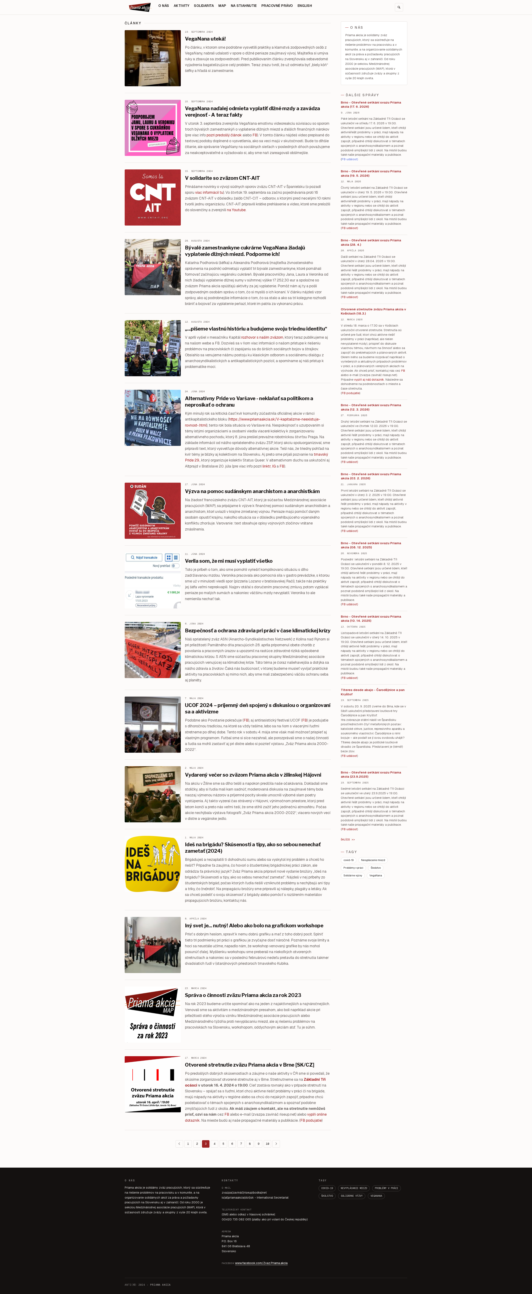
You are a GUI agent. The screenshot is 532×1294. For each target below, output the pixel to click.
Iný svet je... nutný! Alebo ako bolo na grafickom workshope (254, 926)
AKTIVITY (182, 6)
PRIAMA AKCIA (160, 1285)
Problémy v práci (353, 868)
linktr (266, 466)
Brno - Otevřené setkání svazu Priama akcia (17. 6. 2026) (371, 104)
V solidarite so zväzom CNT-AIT (222, 178)
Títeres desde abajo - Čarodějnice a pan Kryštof (373, 692)
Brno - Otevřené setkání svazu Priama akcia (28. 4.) (371, 242)
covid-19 (349, 860)
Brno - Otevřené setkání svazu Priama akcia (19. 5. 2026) (371, 173)
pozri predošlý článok (224, 135)
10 (267, 1144)
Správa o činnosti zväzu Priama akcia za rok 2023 (243, 995)
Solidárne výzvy (353, 875)
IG (274, 466)
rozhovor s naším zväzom (262, 337)
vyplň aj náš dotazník (369, 379)
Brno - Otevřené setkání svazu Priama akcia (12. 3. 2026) (371, 407)
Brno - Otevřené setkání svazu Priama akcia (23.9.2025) (371, 774)
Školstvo (376, 868)
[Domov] (140, 7)
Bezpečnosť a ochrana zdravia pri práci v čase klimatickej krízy (258, 631)
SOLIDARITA (204, 6)
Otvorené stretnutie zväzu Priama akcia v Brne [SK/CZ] (249, 1065)
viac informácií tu (209, 192)
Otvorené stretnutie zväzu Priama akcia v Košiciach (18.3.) (373, 311)
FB (254, 135)
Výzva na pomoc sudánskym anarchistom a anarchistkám (252, 491)
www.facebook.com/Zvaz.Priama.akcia (261, 1263)
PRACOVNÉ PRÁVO (277, 6)
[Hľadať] (399, 7)
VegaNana (375, 875)
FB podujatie (311, 1120)
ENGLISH (305, 6)
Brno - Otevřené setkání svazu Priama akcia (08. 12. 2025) (371, 545)
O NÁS (163, 6)
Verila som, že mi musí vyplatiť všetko (229, 561)
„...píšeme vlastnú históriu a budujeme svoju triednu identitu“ (256, 329)
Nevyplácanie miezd (373, 860)
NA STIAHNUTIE (244, 6)
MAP (222, 6)
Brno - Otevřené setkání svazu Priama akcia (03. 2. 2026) (371, 476)
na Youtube (236, 209)
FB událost (349, 462)
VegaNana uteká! (205, 39)
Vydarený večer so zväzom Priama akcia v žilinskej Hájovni (253, 775)
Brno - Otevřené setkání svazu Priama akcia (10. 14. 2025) (371, 618)
